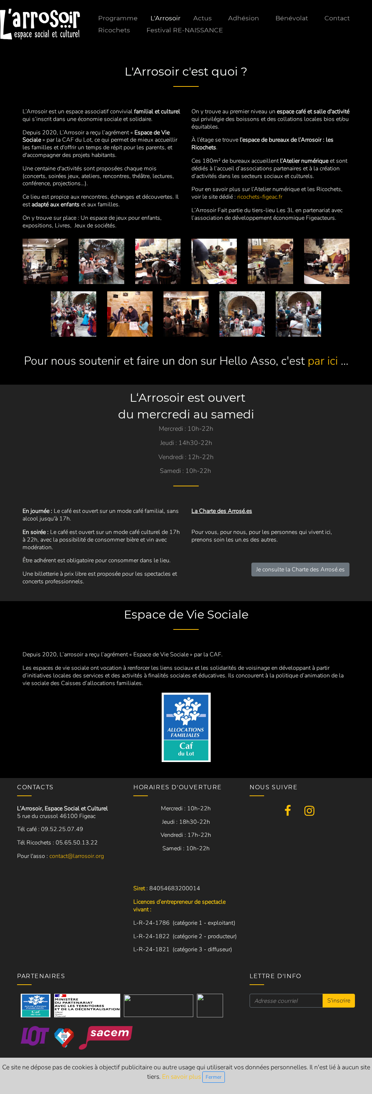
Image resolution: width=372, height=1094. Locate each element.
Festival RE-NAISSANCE (184, 30)
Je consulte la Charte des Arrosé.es (300, 570)
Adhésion (243, 18)
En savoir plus (182, 1076)
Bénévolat (291, 18)
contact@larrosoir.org (76, 856)
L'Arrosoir (165, 18)
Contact (337, 18)
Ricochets (114, 30)
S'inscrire (338, 1001)
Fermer (214, 1077)
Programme (118, 18)
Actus (202, 18)
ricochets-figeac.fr (259, 197)
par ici (323, 361)
